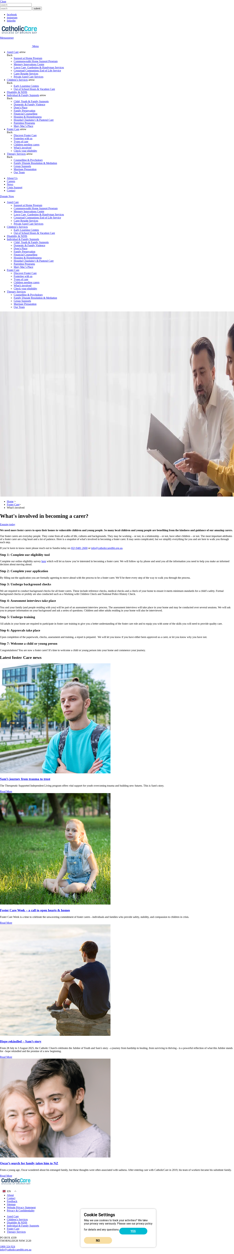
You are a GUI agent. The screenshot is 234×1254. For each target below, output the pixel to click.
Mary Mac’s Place (23, 126)
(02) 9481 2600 (79, 548)
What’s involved (22, 147)
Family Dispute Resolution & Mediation (35, 163)
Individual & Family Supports (23, 95)
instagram (12, 17)
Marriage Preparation (25, 169)
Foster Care (13, 129)
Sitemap (11, 1204)
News (10, 184)
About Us (12, 178)
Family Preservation (24, 110)
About (10, 1195)
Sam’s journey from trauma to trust (25, 779)
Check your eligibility (25, 150)
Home (10, 501)
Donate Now (7, 196)
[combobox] (16, 5)
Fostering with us (23, 138)
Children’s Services (17, 79)
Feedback (12, 1201)
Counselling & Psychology (28, 160)
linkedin (11, 20)
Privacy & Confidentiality (21, 1210)
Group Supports (22, 166)
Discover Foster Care (25, 135)
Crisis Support (14, 187)
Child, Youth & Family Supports (31, 101)
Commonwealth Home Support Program (36, 61)
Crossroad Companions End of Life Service (37, 70)
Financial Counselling (25, 113)
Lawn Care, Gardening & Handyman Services (39, 67)
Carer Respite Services (26, 73)
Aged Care (13, 52)
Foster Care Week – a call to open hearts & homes (35, 910)
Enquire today (7, 524)
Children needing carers (26, 144)
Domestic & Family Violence (29, 104)
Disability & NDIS (17, 92)
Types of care (21, 141)
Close (3, 1)
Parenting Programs (24, 123)
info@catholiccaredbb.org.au (106, 548)
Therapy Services (16, 153)
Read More (6, 791)
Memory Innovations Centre (29, 64)
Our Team (19, 172)
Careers (11, 181)
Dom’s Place (20, 107)
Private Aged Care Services (28, 76)
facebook (12, 14)
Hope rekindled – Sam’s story (20, 1041)
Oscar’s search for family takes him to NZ (29, 1163)
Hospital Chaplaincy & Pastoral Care (34, 119)
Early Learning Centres (26, 86)
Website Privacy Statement (21, 1207)
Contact (11, 190)
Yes (133, 1231)
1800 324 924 (7, 1246)
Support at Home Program (28, 58)
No (98, 1240)
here (43, 561)
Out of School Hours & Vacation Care (34, 89)
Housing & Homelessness (28, 116)
